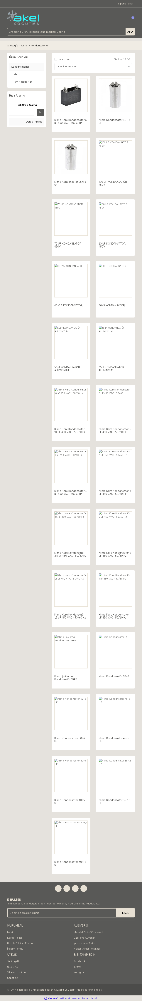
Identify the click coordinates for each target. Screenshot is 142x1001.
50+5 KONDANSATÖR (112, 305)
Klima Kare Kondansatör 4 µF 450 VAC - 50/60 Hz (70, 492)
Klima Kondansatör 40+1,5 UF (115, 121)
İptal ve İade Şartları (85, 943)
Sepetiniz (12, 977)
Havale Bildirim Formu (20, 943)
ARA (130, 32)
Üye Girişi (12, 966)
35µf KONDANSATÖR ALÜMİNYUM (111, 369)
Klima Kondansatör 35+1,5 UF (114, 801)
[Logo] (23, 17)
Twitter (77, 966)
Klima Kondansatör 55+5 (114, 676)
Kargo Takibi (14, 937)
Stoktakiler (64, 59)
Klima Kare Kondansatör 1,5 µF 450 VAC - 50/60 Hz (70, 616)
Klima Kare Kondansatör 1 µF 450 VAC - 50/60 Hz (115, 616)
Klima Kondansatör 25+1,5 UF (70, 183)
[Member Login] (123, 18)
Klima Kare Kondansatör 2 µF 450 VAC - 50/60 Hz (115, 554)
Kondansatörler (40, 45)
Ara (40, 112)
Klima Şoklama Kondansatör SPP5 (65, 678)
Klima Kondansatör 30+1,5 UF (70, 863)
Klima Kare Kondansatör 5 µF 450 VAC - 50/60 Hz (115, 430)
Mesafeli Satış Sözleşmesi (88, 932)
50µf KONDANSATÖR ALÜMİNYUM (67, 369)
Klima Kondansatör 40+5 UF (69, 801)
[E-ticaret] (70, 998)
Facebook (79, 961)
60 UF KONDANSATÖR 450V (112, 245)
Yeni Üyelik (13, 961)
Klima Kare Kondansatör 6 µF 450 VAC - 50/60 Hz (70, 121)
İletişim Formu (15, 948)
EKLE (125, 913)
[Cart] (131, 18)
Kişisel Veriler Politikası (87, 948)
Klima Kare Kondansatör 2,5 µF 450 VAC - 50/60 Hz (70, 554)
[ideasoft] (51, 998)
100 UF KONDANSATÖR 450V (113, 183)
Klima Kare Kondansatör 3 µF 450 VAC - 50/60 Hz (115, 492)
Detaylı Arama (33, 121)
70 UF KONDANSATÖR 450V (67, 245)
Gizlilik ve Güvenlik (84, 937)
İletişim (11, 932)
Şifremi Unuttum (16, 972)
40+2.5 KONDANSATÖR (68, 305)
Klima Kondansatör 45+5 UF (114, 740)
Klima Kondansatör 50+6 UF (69, 740)
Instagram (79, 972)
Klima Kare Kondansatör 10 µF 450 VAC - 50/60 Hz (69, 430)
